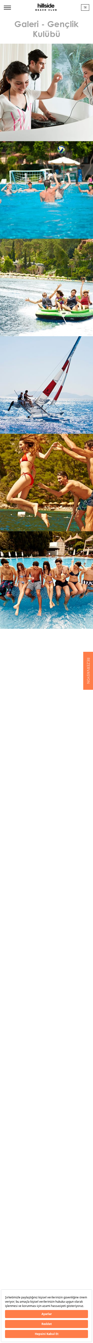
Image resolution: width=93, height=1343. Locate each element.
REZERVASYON (88, 671)
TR (85, 7)
